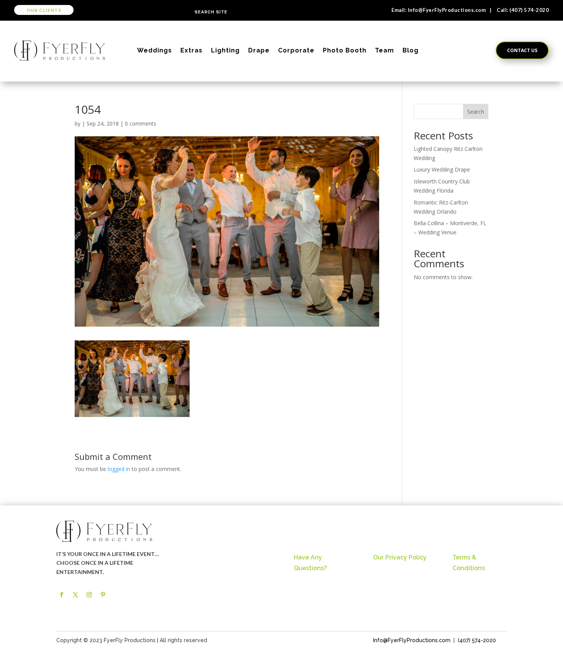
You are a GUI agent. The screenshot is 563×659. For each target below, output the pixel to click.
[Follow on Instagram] (89, 594)
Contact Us (522, 50)
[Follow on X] (75, 594)
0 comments (140, 123)
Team (384, 50)
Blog (411, 50)
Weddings (154, 50)
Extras (191, 50)
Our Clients (43, 10)
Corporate (296, 50)
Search (475, 111)
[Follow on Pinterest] (103, 594)
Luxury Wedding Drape (442, 169)
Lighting (225, 50)
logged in (119, 469)
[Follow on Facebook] (61, 594)
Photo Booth (345, 50)
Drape (259, 50)
